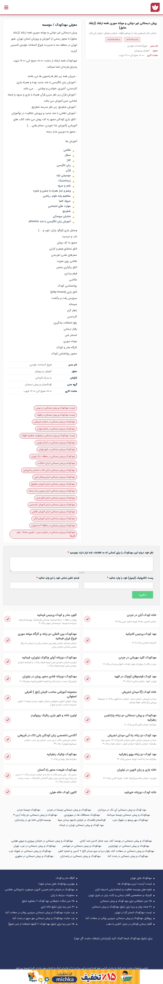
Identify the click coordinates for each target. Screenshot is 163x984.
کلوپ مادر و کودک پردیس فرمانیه (57, 615)
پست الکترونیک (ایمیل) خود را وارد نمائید (130, 578)
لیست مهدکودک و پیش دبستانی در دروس (55, 408)
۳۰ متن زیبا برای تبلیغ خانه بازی (57, 907)
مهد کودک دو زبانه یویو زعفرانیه (137, 754)
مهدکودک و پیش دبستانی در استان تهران (56, 442)
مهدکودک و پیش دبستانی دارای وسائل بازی (54, 477)
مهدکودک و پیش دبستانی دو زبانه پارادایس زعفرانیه (130, 717)
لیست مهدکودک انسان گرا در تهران (133, 912)
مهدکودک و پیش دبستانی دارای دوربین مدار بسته (52, 491)
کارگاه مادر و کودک (65, 878)
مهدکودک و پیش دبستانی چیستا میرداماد (128, 815)
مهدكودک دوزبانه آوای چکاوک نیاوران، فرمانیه (49, 657)
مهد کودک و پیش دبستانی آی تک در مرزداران (122, 810)
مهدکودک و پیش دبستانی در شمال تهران (56, 429)
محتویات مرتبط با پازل (62, 895)
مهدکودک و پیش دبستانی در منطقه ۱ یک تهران (53, 456)
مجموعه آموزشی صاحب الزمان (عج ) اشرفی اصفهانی (51, 694)
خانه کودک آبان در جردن (141, 615)
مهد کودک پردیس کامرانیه (141, 634)
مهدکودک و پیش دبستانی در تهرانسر (82, 846)
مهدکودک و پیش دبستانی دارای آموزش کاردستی (52, 505)
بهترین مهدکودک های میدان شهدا (56, 884)
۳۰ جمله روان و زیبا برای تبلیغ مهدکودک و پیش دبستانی (122, 907)
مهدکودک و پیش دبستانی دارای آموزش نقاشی (53, 512)
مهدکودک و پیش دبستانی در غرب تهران (35, 846)
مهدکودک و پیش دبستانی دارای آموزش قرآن (54, 518)
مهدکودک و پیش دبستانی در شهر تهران (57, 449)
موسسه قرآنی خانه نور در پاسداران (33, 820)
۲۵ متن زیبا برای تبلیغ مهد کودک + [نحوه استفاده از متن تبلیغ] (41, 924)
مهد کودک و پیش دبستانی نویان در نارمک (81, 825)
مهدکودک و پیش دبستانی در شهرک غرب (30, 851)
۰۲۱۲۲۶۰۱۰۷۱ (132, 40)
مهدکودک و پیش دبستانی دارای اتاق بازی (55, 498)
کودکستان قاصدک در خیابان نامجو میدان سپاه (81, 820)
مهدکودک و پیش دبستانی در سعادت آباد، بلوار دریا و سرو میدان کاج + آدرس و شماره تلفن (106, 851)
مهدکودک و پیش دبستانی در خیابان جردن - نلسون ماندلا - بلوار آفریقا (46, 534)
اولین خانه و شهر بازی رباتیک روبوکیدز (54, 715)
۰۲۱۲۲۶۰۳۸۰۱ (113, 40)
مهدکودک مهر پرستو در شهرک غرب (130, 820)
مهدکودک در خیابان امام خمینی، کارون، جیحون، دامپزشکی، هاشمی (39, 889)
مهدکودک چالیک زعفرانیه (62, 754)
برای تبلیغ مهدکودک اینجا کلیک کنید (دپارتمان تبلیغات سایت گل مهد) (113, 938)
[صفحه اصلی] (155, 7)
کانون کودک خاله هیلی (63, 792)
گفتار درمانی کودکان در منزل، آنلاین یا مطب (129, 924)
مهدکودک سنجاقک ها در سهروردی (82, 815)
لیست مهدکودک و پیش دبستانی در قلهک (56, 415)
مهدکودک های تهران (141, 878)
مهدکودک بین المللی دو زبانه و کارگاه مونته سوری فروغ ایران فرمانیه (47, 636)
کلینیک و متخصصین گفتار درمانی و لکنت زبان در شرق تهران (120, 895)
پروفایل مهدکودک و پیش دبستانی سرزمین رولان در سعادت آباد (118, 918)
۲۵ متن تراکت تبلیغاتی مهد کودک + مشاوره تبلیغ (48, 901)
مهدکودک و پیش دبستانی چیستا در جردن (69, 810)
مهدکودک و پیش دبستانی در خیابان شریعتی (54, 422)
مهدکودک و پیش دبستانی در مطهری (34, 856)
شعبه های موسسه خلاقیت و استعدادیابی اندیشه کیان (123, 889)
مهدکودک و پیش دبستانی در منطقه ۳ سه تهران (53, 525)
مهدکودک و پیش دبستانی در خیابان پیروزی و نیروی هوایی (42, 841)
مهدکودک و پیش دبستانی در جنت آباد (127, 856)
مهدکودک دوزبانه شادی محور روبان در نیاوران (49, 676)
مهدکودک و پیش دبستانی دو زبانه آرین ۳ (35, 815)
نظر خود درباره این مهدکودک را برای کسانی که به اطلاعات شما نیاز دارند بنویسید (110, 553)
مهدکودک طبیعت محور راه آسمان (57, 769)
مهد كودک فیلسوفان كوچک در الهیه (135, 676)
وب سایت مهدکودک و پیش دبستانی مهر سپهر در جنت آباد (43, 918)
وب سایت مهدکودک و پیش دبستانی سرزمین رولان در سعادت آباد (39, 912)
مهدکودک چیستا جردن (28, 810)
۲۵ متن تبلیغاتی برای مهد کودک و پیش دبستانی (126, 901)
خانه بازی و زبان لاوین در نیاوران (136, 769)
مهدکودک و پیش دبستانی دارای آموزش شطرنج (53, 484)
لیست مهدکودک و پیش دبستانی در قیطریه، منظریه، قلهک (48, 435)
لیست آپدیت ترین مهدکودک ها (135, 884)
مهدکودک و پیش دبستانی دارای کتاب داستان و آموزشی (49, 470)
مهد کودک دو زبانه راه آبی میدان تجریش (132, 735)
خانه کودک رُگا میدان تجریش (139, 692)
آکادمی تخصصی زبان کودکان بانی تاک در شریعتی (47, 735)
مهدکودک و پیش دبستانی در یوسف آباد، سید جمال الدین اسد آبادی (116, 841)
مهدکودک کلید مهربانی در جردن (137, 657)
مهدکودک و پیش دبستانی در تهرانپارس (128, 846)
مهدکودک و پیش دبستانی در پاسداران (80, 856)
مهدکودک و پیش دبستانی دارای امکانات (56, 463)
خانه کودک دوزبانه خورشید (140, 792)
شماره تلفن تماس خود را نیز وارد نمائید (58, 578)
